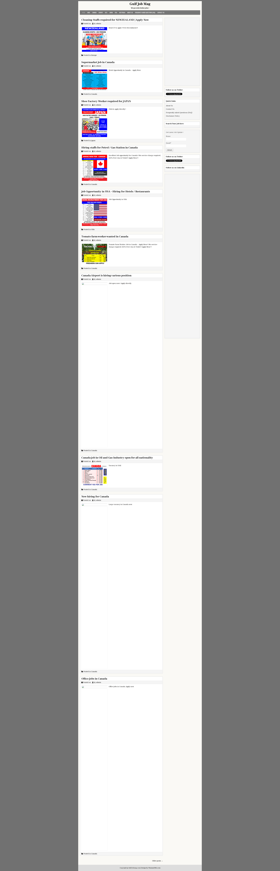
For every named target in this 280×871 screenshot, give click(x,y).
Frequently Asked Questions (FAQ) (145, 12)
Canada (94, 12)
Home (83, 12)
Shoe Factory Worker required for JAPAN (106, 101)
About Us (130, 12)
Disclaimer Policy (173, 116)
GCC (106, 12)
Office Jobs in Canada (94, 678)
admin (98, 23)
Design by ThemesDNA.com (150, 868)
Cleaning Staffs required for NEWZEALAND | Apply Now (115, 20)
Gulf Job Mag (140, 4)
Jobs (88, 12)
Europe (101, 12)
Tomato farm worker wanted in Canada (104, 236)
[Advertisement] (182, 52)
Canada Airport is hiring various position (106, 275)
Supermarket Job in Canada (98, 62)
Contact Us (160, 12)
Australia (122, 12)
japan (111, 12)
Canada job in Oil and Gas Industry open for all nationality (117, 457)
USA (116, 12)
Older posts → (157, 861)
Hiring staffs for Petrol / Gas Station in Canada (109, 147)
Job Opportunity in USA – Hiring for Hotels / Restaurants (115, 191)
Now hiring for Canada (95, 496)
